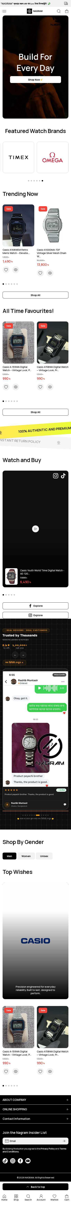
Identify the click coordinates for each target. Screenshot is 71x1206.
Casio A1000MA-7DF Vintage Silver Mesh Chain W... (51, 253)
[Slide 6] (34, 815)
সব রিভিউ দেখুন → (14, 662)
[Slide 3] (27, 815)
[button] (66, 11)
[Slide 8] (40, 815)
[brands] (18, 157)
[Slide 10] (45, 815)
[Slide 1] (23, 815)
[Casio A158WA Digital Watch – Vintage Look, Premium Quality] (53, 342)
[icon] (55, 476)
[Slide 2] (25, 815)
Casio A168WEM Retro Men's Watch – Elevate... (16, 251)
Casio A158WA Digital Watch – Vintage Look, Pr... (52, 368)
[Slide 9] (43, 815)
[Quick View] (15, 269)
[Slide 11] (48, 815)
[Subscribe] (64, 1141)
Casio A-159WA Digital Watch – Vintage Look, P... (17, 368)
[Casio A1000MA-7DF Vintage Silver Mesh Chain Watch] (53, 225)
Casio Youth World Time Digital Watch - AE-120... (42, 572)
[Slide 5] (32, 815)
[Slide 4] (29, 815)
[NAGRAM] (35, 11)
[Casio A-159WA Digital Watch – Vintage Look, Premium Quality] (18, 342)
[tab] (26, 856)
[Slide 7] (36, 815)
